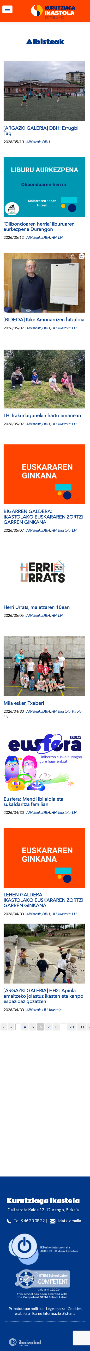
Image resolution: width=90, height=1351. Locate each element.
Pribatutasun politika (26, 1308)
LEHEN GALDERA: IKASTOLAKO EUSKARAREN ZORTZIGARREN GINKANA (43, 900)
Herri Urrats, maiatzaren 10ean (37, 607)
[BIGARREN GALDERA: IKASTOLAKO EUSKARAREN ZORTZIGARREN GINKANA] (44, 474)
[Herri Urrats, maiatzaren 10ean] (44, 569)
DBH (46, 141)
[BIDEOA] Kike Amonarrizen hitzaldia (44, 320)
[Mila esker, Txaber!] (44, 665)
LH (60, 237)
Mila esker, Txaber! (24, 703)
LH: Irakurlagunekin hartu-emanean (42, 415)
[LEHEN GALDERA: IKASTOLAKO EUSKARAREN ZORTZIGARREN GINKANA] (44, 857)
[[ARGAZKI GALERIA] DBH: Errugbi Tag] (44, 90)
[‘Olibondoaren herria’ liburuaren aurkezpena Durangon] (44, 186)
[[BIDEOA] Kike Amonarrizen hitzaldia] (44, 282)
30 (81, 1027)
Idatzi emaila (69, 1220)
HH (54, 237)
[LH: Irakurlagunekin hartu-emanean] (44, 378)
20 (71, 1027)
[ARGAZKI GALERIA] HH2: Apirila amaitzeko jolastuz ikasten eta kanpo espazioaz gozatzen (43, 996)
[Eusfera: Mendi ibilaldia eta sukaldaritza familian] (44, 761)
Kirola (77, 711)
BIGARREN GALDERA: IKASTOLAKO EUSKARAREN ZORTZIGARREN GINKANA (43, 517)
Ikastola (64, 328)
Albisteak (33, 141)
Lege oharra (55, 1308)
